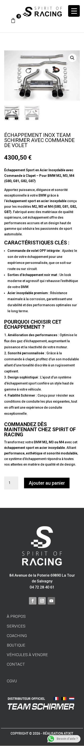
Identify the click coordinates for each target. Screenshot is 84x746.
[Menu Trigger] (74, 11)
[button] (72, 58)
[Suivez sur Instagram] (42, 601)
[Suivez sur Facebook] (32, 601)
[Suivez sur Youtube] (51, 601)
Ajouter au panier (47, 483)
